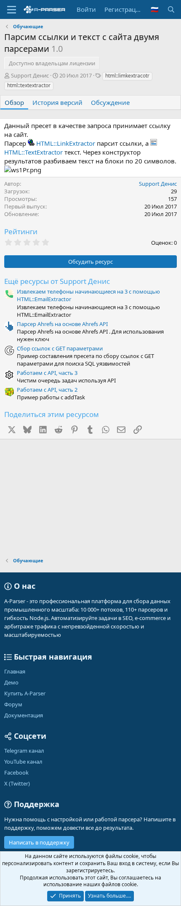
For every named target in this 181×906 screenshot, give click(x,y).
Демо (11, 682)
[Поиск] (171, 9)
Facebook (16, 772)
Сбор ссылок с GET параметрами (60, 348)
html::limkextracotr (127, 75)
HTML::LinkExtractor (65, 143)
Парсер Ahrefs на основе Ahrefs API (62, 324)
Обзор (14, 102)
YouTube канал (23, 761)
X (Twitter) (17, 783)
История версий (57, 102)
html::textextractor (29, 85)
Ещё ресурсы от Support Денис (57, 281)
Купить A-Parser (24, 693)
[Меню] (11, 9)
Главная (14, 671)
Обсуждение (110, 102)
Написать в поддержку (39, 842)
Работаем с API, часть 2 (47, 389)
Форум (13, 704)
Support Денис (30, 75)
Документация (23, 715)
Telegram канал (24, 750)
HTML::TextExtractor (33, 152)
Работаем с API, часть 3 (47, 373)
